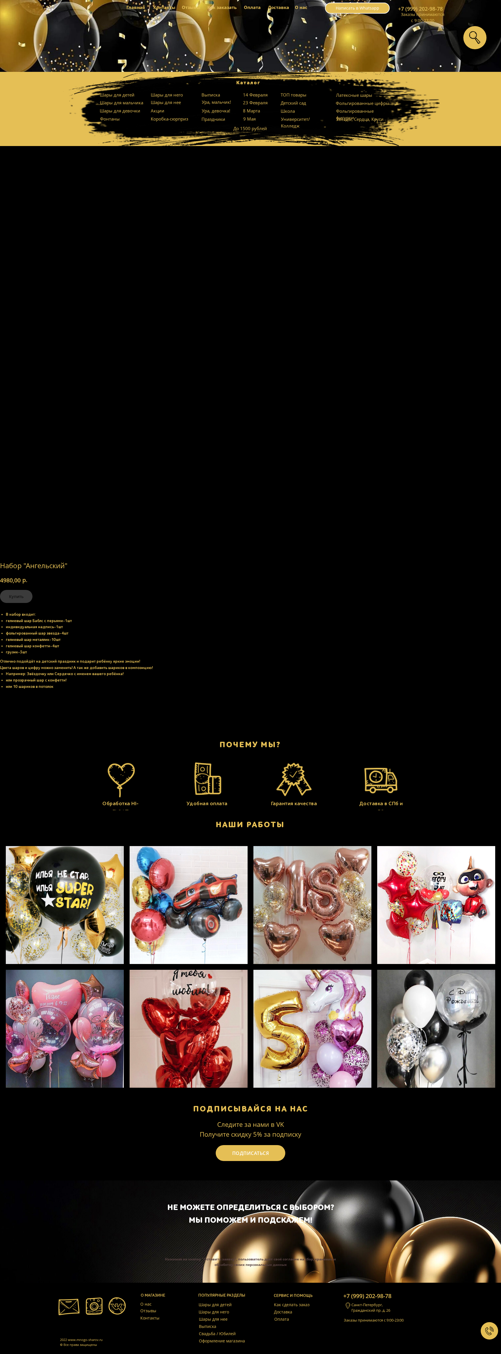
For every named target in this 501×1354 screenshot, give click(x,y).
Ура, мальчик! (216, 102)
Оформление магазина (222, 1341)
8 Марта (251, 111)
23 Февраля (255, 102)
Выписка (211, 95)
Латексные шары (354, 95)
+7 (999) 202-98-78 (420, 8)
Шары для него (167, 95)
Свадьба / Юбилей (217, 1333)
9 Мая (249, 119)
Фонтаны (110, 119)
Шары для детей (117, 95)
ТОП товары (293, 95)
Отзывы (191, 7)
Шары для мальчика (121, 102)
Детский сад (293, 103)
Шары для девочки (120, 111)
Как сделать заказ (292, 1304)
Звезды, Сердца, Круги (360, 119)
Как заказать (222, 7)
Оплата (252, 7)
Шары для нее (166, 102)
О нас (301, 7)
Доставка (278, 7)
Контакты (164, 7)
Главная (135, 7)
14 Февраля (255, 95)
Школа (288, 111)
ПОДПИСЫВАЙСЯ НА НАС (250, 1109)
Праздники (213, 119)
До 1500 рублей (250, 128)
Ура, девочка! (216, 111)
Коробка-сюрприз (169, 119)
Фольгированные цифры (362, 103)
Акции (157, 111)
